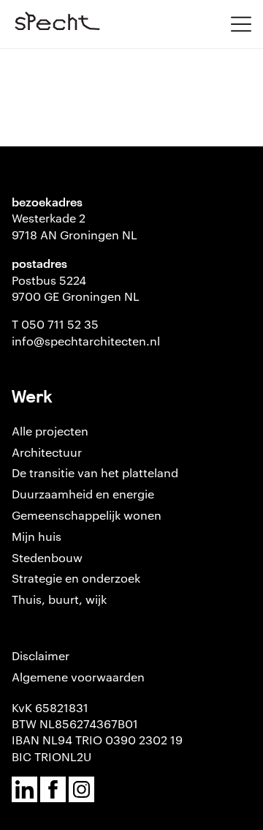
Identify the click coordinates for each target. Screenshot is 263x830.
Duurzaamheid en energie (83, 493)
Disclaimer (40, 655)
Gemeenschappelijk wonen (86, 515)
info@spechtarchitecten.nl (86, 340)
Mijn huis (36, 536)
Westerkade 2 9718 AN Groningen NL (74, 226)
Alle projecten (50, 430)
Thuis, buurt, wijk (59, 599)
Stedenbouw (47, 557)
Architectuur (47, 452)
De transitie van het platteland (95, 472)
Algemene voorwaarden (78, 676)
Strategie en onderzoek (76, 578)
